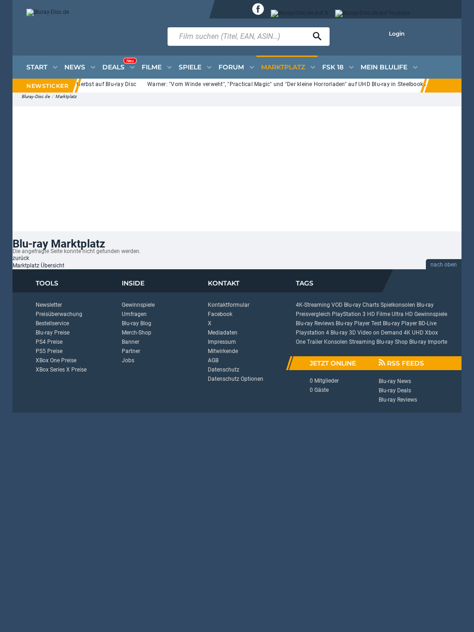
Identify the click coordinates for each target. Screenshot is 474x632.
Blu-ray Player (400, 323)
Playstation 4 (312, 332)
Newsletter (49, 305)
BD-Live (427, 323)
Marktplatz (66, 96)
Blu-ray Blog (136, 323)
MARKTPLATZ (283, 67)
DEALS (118, 64)
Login (397, 33)
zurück (20, 258)
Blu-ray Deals (395, 390)
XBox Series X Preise (61, 369)
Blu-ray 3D (343, 332)
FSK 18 (332, 67)
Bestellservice (52, 323)
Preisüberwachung (59, 314)
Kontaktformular (228, 305)
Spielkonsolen (397, 305)
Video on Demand (379, 332)
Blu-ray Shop (392, 342)
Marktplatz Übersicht (38, 265)
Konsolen (336, 342)
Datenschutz (223, 369)
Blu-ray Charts (361, 305)
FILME (152, 67)
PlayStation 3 (349, 314)
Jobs (128, 360)
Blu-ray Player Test (358, 323)
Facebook (220, 314)
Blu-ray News (395, 381)
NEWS (74, 67)
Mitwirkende (223, 351)
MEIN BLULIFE (384, 67)
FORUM (231, 67)
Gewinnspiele (138, 305)
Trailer (315, 342)
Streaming (362, 342)
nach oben (443, 264)
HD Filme (378, 314)
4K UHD (414, 332)
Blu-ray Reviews (315, 323)
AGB (213, 360)
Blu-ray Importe (428, 342)
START (36, 67)
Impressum (222, 342)
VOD (337, 305)
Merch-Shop (136, 332)
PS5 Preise (49, 351)
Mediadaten (222, 332)
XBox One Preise (56, 360)
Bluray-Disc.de (36, 96)
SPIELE (190, 67)
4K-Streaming (313, 305)
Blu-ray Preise (52, 332)
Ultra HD (402, 314)
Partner (131, 351)
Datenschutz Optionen (235, 379)
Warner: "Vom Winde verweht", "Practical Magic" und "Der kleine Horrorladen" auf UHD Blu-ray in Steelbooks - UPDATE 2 (299, 84)
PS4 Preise (49, 342)
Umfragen (134, 314)
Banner (130, 342)
